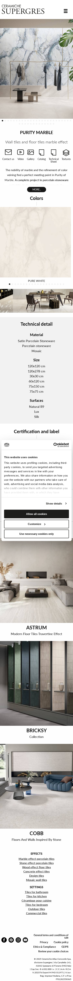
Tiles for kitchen (36, 896)
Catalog (42, 158)
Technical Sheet (54, 160)
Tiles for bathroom (36, 892)
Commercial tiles (36, 913)
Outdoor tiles (36, 909)
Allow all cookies (36, 513)
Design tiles (36, 875)
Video (21, 158)
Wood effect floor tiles (36, 867)
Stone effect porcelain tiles (36, 863)
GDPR (64, 946)
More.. (36, 189)
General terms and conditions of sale (51, 936)
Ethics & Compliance (44, 946)
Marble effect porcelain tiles (36, 858)
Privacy (44, 942)
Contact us (8, 158)
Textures (66, 158)
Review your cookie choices (53, 951)
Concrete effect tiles (36, 871)
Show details (54, 503)
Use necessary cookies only (36, 533)
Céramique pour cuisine (37, 900)
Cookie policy (61, 942)
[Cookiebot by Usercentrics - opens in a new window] (53, 445)
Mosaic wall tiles (36, 879)
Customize (34, 523)
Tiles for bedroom (36, 904)
